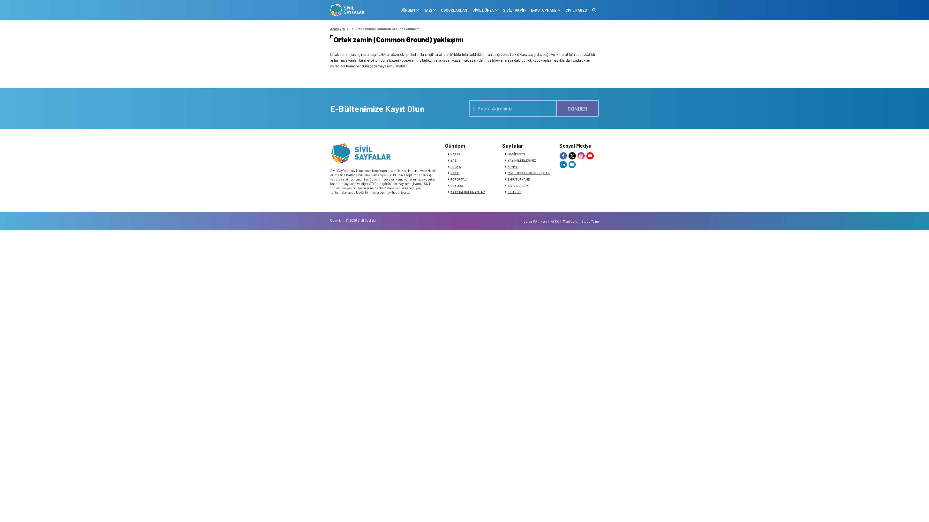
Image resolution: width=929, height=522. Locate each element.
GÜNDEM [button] (408, 10)
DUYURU (456, 185)
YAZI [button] (428, 10)
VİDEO (454, 173)
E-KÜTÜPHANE (519, 179)
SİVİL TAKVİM (514, 10)
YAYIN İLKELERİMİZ (522, 160)
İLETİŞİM (514, 192)
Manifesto (570, 221)
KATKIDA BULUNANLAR (467, 192)
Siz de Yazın (590, 221)
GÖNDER (577, 108)
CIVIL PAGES (576, 10)
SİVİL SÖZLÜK (518, 185)
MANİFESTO (516, 154)
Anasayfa (337, 29)
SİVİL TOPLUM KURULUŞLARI (529, 173)
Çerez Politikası (535, 221)
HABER (455, 154)
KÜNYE (513, 167)
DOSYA (455, 167)
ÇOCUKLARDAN (454, 10)
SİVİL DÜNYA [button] (483, 10)
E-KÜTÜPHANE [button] (544, 10)
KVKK (555, 221)
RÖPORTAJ (458, 179)
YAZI (453, 160)
